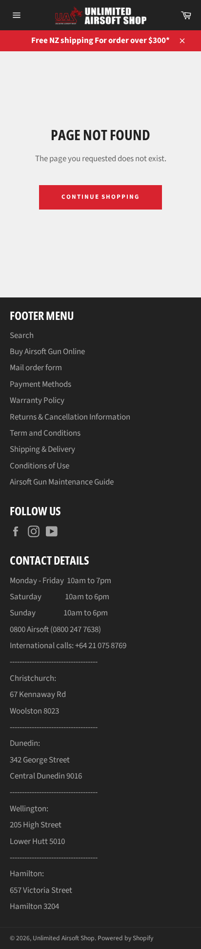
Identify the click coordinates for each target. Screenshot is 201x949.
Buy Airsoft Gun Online (47, 352)
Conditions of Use (39, 466)
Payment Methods (40, 384)
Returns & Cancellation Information (70, 417)
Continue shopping (100, 196)
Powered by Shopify (125, 938)
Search (22, 335)
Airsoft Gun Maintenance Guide (62, 482)
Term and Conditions (45, 433)
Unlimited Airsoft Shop (64, 938)
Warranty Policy (37, 400)
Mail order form (36, 368)
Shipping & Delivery (42, 449)
